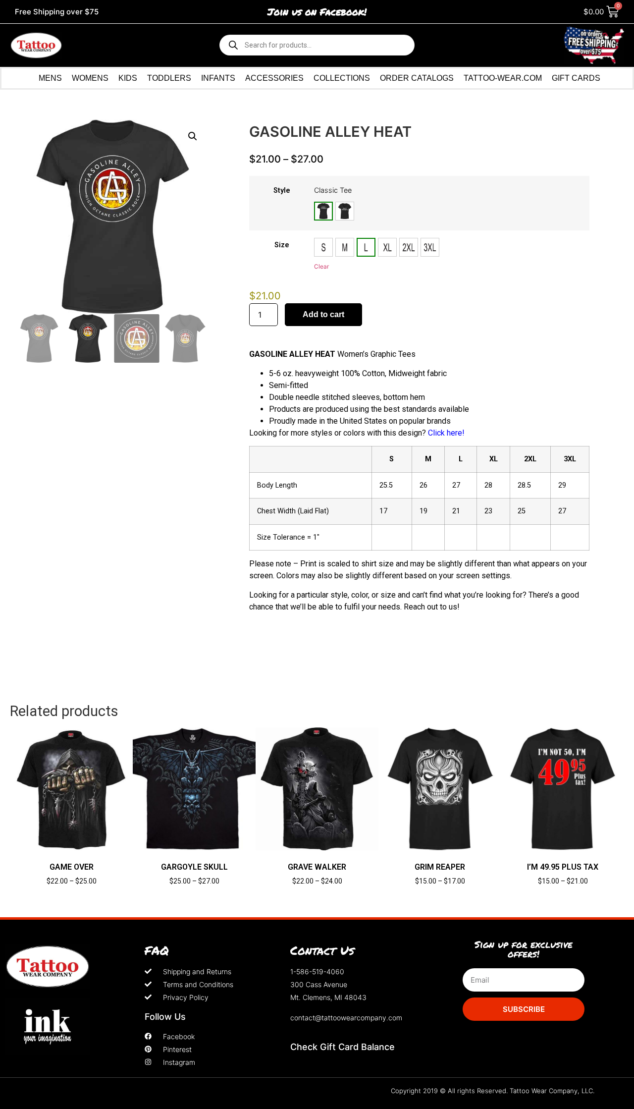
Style (281, 190)
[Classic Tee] (323, 211)
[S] (323, 247)
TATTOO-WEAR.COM (503, 78)
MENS (50, 78)
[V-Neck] (345, 211)
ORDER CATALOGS (417, 78)
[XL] (387, 247)
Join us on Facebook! (317, 11)
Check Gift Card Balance (342, 1047)
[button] (193, 136)
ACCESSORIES (274, 78)
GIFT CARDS (576, 78)
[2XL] (409, 247)
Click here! (446, 433)
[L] (366, 247)
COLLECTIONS (342, 78)
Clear (321, 266)
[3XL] (430, 247)
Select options (72, 898)
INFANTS (218, 78)
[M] (345, 247)
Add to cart (323, 314)
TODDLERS (169, 78)
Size (281, 245)
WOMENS (90, 78)
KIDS (127, 78)
